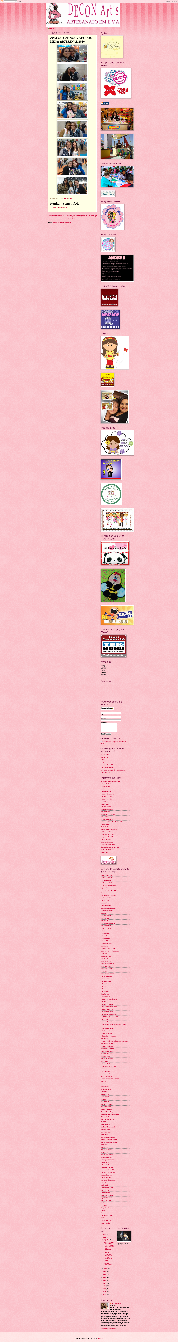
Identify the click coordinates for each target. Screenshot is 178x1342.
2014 (104, 1274)
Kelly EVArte (105, 1094)
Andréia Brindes (106, 905)
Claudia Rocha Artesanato (109, 1014)
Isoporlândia (105, 755)
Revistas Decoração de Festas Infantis (113, 770)
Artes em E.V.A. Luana (108, 948)
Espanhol (104, 667)
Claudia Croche (106, 806)
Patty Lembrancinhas (107, 1167)
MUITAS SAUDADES (108, 1263)
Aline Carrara (105, 893)
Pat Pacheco (105, 1162)
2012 (104, 1280)
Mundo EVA (104, 757)
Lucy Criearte (105, 824)
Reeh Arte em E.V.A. (107, 1187)
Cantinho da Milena (107, 1004)
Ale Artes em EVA (106, 883)
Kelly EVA (104, 1091)
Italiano (103, 672)
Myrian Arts (104, 1152)
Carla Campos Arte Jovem (109, 1006)
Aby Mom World (106, 880)
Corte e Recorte (106, 1019)
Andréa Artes (105, 900)
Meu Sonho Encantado (108, 1137)
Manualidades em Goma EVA (110, 1114)
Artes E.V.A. (104, 946)
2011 (104, 1283)
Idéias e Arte (105, 1086)
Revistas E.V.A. (105, 772)
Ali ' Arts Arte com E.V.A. (109, 890)
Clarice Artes (105, 804)
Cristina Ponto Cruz (107, 809)
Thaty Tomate (105, 1208)
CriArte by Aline (106, 1031)
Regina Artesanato (106, 839)
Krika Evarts (105, 1096)
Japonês (103, 674)
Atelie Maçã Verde (106, 969)
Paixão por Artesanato (108, 1160)
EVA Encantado (105, 1071)
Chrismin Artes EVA (107, 1009)
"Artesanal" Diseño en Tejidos (110, 781)
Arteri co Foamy (106, 928)
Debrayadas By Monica (108, 1036)
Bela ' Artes (104, 984)
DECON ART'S (116, 1303)
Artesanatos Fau (106, 956)
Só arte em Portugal (107, 849)
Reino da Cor (105, 1190)
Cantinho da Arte (106, 1001)
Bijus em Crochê (106, 791)
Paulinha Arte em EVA (108, 1170)
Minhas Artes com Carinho (109, 1139)
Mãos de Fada (105, 1117)
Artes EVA (104, 953)
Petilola (103, 760)
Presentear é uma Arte (108, 1180)
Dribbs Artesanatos (107, 1058)
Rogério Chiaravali (107, 842)
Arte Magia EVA (106, 926)
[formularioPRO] (107, 709)
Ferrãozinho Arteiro (107, 1074)
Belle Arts (104, 989)
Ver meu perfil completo (108, 1328)
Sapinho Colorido (106, 1198)
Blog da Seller (105, 996)
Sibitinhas (104, 1203)
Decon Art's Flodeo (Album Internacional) (114, 1041)
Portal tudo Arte (106, 1177)
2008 (104, 1291)
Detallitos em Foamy (107, 1051)
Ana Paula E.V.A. (106, 898)
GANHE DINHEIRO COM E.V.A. (111, 1079)
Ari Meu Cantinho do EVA (109, 908)
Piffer (102, 762)
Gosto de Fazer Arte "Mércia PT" (111, 822)
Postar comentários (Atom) (62, 222)
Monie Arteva (105, 1147)
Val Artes (103, 1218)
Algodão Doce (105, 888)
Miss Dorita (104, 1144)
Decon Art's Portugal (107, 1048)
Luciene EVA (105, 1101)
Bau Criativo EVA (106, 976)
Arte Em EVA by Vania (108, 923)
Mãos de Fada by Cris (107, 1119)
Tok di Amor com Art (107, 1215)
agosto (106, 1240)
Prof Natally (105, 1185)
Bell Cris (103, 986)
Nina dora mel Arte (107, 1155)
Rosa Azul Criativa (107, 1195)
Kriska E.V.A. (105, 1099)
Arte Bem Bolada (106, 915)
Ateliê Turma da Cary (107, 974)
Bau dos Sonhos (106, 981)
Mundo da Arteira (106, 1150)
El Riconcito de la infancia (109, 1064)
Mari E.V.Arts (105, 1122)
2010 (104, 1286)
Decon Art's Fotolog (107, 1043)
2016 (104, 1237)
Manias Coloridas (106, 1109)
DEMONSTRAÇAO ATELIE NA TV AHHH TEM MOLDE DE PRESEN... (109, 1246)
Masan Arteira (105, 1129)
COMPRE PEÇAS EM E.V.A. (109, 1017)
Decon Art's (104, 1038)
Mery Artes (104, 1134)
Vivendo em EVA (106, 1220)
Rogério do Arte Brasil (108, 844)
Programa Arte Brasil (107, 834)
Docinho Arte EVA (106, 1053)
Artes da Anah (105, 933)
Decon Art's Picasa (107, 1046)
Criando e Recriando (107, 1028)
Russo (102, 676)
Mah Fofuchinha (106, 1106)
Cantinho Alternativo (107, 794)
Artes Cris (104, 931)
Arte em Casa (105, 918)
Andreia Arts (105, 903)
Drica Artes (104, 817)
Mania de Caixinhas (107, 827)
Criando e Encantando (108, 1022)
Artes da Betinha (106, 936)
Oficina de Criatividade (108, 832)
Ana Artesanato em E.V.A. (109, 895)
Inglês (103, 665)
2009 (104, 1289)
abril (106, 1268)
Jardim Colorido (106, 1089)
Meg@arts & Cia (106, 1132)
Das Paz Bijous (105, 811)
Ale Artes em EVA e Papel (109, 885)
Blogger (100, 1338)
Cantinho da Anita (106, 796)
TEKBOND (104, 1205)
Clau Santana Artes (107, 1011)
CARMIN (103, 801)
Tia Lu (103, 1210)
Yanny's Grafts (105, 1223)
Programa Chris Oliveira (109, 837)
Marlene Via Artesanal (108, 1127)
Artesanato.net (105, 786)
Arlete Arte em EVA (107, 910)
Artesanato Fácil (106, 784)
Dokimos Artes (105, 1056)
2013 (104, 1277)
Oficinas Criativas (106, 1157)
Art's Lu (103, 913)
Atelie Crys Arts (106, 961)
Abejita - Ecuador (106, 877)
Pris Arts (103, 1182)
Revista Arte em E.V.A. (108, 765)
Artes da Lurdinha (106, 943)
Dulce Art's (104, 1061)
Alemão (103, 670)
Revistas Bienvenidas (107, 767)
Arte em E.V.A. (105, 920)
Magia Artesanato (106, 1104)
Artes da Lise (105, 941)
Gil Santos (104, 1084)
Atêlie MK (104, 971)
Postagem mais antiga (86, 216)
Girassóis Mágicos (107, 819)
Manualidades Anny (107, 1112)
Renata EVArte (105, 1192)
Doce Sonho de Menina (108, 814)
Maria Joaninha (105, 1124)
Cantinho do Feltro (107, 799)
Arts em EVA (105, 958)
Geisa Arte (104, 1081)
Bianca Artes (105, 991)
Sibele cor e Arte (106, 1200)
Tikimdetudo (105, 1213)
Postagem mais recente (59, 216)
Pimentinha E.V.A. (106, 1175)
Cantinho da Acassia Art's (109, 999)
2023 (104, 1234)
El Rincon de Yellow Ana (108, 1066)
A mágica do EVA (106, 875)
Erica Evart (104, 1069)
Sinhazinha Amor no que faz (110, 847)
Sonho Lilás (104, 852)
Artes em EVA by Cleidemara (110, 951)
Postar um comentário (59, 207)
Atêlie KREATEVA (106, 966)
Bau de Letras (105, 979)
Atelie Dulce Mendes (107, 963)
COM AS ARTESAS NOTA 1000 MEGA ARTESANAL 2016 (108, 1256)
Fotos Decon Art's (106, 1076)
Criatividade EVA (106, 1033)
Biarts (102, 789)
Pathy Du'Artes (105, 1165)
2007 (104, 1294)
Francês (103, 669)
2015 (104, 1272)
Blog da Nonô (105, 994)
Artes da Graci (105, 938)
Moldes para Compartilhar (109, 829)
